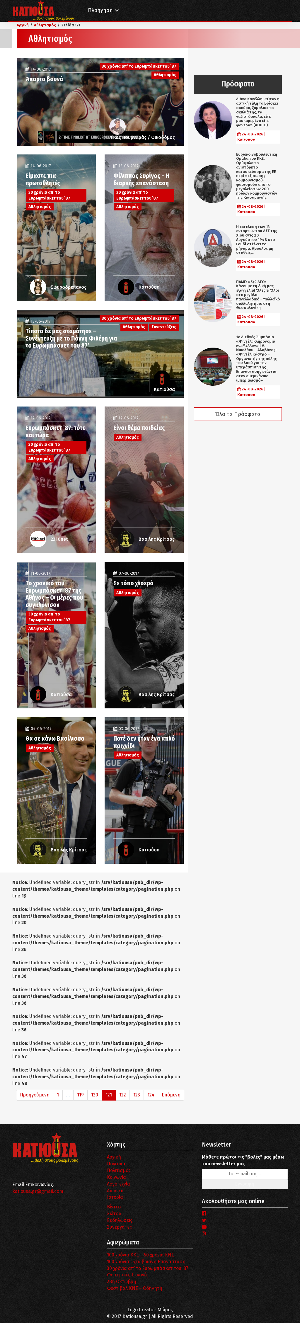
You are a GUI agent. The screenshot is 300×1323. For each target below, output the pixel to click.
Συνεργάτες (119, 1227)
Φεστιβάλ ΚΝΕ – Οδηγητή (134, 1288)
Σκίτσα (114, 1213)
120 (94, 1095)
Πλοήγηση (100, 10)
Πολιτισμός (119, 1170)
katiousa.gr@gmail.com (37, 1191)
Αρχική (114, 1157)
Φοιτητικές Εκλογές (128, 1275)
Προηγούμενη (35, 1095)
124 (150, 1095)
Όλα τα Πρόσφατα (237, 414)
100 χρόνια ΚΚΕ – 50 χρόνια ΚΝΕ (140, 1255)
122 (122, 1095)
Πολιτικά (116, 1163)
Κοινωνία (116, 1177)
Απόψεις (116, 1190)
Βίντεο (114, 1207)
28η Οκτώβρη (121, 1281)
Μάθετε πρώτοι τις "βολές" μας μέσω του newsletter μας (243, 1160)
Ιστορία (115, 1197)
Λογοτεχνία (118, 1184)
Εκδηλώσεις (119, 1220)
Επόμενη (171, 1095)
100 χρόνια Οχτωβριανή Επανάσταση (146, 1261)
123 (136, 1095)
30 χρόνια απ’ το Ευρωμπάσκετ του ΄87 (147, 1268)
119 (80, 1095)
